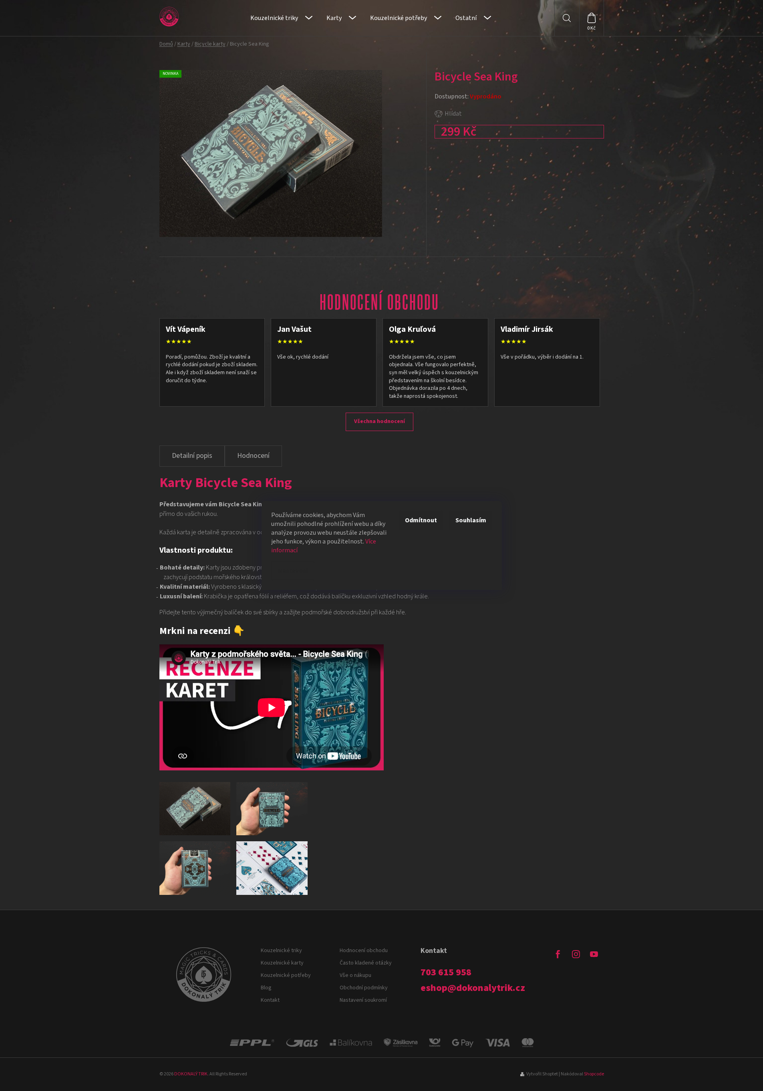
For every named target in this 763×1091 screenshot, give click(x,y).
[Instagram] (576, 954)
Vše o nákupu (355, 975)
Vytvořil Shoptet (542, 1074)
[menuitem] (281, 18)
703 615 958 (446, 972)
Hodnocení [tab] (253, 456)
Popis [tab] (192, 456)
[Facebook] (558, 954)
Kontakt (270, 1000)
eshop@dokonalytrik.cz (473, 988)
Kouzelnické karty (282, 963)
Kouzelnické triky (281, 950)
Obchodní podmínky (364, 988)
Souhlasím (470, 520)
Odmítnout (421, 520)
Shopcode (594, 1074)
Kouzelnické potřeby (286, 975)
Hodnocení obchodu (364, 950)
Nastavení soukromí (363, 1000)
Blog (266, 988)
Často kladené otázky (366, 963)
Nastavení (293, 570)
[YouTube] (594, 954)
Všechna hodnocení (379, 421)
